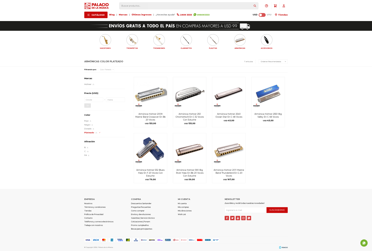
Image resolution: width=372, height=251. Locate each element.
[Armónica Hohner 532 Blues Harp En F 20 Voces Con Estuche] (150, 149)
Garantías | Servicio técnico (143, 218)
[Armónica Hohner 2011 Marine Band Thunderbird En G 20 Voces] (229, 149)
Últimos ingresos (142, 14)
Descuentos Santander (141, 203)
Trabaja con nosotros (93, 225)
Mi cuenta (182, 203)
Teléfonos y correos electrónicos (98, 222)
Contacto (88, 218)
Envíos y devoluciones (141, 214)
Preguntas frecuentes (141, 207)
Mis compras (183, 207)
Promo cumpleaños (140, 225)
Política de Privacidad (93, 214)
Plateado (105, 70)
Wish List (182, 214)
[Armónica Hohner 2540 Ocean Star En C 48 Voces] (229, 93)
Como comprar (137, 211)
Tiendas (283, 15)
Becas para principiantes (141, 229)
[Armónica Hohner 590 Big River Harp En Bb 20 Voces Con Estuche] (189, 149)
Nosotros (88, 203)
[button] (255, 5)
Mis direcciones (185, 211)
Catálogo (98, 15)
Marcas (123, 14)
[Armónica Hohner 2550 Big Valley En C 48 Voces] (268, 93)
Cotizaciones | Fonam (140, 222)
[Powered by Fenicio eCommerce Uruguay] (283, 247)
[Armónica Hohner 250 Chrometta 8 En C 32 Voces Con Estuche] (189, 93)
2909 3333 (186, 15)
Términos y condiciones (94, 207)
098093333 (203, 15)
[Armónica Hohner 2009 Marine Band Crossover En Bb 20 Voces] (150, 93)
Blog (112, 14)
